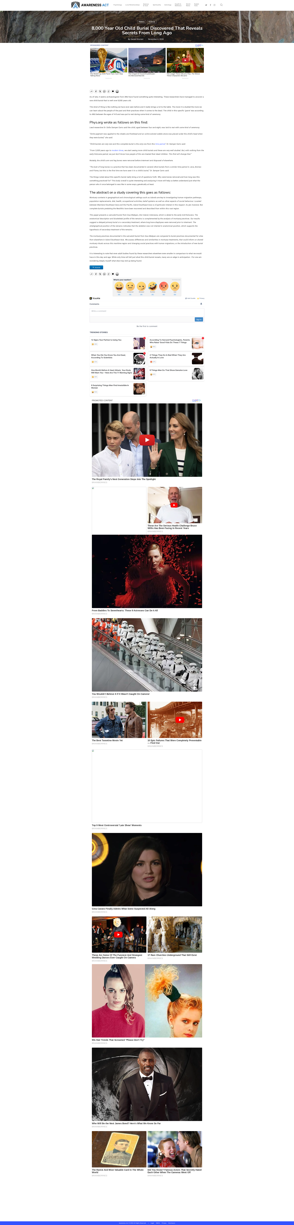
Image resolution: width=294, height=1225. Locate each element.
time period (160, 144)
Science (152, 22)
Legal (152, 1223)
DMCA (158, 1223)
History (142, 22)
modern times (118, 150)
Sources (97, 267)
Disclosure (171, 1223)
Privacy (165, 1223)
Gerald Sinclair (137, 39)
